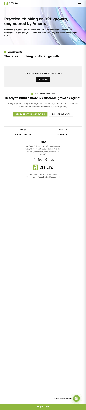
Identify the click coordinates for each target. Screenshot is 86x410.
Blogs (23, 130)
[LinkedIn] (40, 159)
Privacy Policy (23, 135)
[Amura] (11, 3)
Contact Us (63, 135)
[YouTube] (52, 159)
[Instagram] (33, 159)
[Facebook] (46, 159)
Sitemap (63, 130)
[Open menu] (79, 3)
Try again (43, 79)
